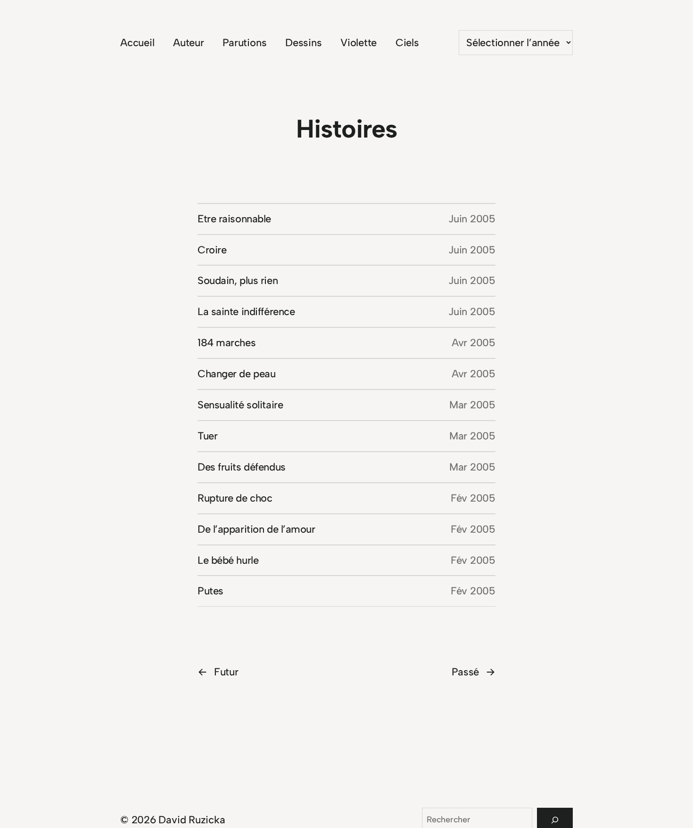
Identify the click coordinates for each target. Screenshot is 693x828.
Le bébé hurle (228, 560)
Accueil (137, 42)
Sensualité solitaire (240, 404)
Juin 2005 (471, 218)
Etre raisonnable (234, 218)
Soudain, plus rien (238, 280)
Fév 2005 (473, 498)
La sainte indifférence (246, 311)
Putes (210, 590)
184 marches (227, 342)
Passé (473, 672)
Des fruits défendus (242, 467)
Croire (212, 250)
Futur (218, 672)
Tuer (207, 436)
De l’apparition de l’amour (256, 529)
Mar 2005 (472, 404)
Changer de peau (236, 373)
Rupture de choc (235, 498)
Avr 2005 (473, 342)
